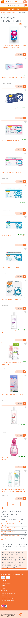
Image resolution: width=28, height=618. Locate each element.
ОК (21, 614)
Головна (3, 12)
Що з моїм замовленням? (8, 587)
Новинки (3, 580)
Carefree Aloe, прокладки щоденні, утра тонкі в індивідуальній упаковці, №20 (10, 523)
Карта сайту (4, 590)
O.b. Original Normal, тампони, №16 (11, 140)
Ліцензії (3, 602)
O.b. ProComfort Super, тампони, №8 (11, 299)
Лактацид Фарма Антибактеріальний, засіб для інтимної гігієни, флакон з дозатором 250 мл (14, 491)
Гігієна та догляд (10, 12)
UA (10, 1)
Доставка (3, 588)
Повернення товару (6, 583)
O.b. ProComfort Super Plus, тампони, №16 (13, 235)
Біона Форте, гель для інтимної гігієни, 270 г (14, 426)
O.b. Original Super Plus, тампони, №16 (12, 172)
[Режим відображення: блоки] (20, 24)
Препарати (4, 582)
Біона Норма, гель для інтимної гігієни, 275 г (14, 394)
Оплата (3, 585)
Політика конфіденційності (8, 600)
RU (12, 1)
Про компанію (5, 595)
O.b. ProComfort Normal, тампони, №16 (12, 204)
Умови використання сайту (8, 598)
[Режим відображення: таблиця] (23, 24)
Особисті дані (5, 603)
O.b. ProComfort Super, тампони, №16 (11, 267)
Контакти (3, 592)
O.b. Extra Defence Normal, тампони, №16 (13, 109)
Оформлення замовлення (8, 593)
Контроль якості (5, 597)
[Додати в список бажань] (25, 27)
